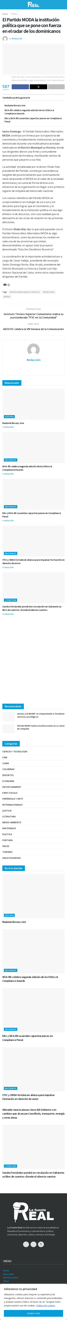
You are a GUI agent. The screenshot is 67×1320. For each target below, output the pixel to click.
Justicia (7, 810)
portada (9, 416)
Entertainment (11, 786)
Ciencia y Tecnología (14, 751)
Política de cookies (45, 1305)
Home (5, 14)
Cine (4, 757)
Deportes (8, 775)
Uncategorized (11, 857)
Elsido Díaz (49, 292)
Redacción (17, 38)
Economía (8, 781)
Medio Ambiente (11, 822)
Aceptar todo (33, 1313)
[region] (33, 1302)
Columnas (8, 769)
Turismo (7, 851)
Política (14, 14)
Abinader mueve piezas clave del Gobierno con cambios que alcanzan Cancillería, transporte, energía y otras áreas (33, 1113)
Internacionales (12, 804)
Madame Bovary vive (15, 105)
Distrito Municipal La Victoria (25, 292)
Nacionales (10, 460)
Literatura (10, 600)
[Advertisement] (33, 662)
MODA (7, 296)
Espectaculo (9, 792)
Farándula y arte (12, 798)
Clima (5, 763)
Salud (5, 846)
